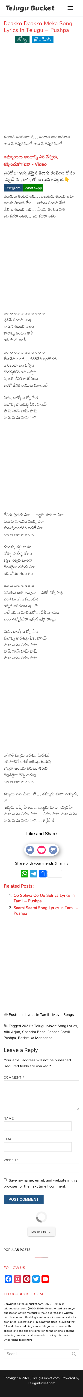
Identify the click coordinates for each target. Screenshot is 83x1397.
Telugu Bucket (30, 8)
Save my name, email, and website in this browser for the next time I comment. (40, 1183)
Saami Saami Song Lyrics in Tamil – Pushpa (46, 910)
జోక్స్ (22, 39)
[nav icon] (70, 8)
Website (11, 1160)
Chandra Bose (33, 1031)
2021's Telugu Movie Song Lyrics (49, 1025)
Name (9, 1118)
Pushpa (10, 1037)
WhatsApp (33, 187)
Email (9, 1139)
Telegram (13, 187)
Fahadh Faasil (58, 1031)
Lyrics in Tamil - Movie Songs (49, 1014)
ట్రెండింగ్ (42, 39)
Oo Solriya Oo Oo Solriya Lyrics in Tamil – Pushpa (44, 898)
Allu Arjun (12, 1031)
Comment (14, 1077)
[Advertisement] (41, 90)
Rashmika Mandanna (35, 1037)
